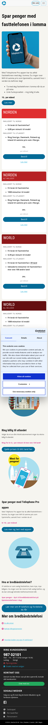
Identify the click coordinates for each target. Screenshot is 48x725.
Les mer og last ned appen (17, 529)
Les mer (8, 102)
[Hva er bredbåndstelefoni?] (24, 552)
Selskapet (11, 709)
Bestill (24, 156)
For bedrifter (12, 713)
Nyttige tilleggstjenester (13, 629)
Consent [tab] (8, 338)
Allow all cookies (24, 376)
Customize (22, 384)
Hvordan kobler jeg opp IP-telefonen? (18, 640)
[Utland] (24, 400)
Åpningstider (11, 663)
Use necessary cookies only (24, 392)
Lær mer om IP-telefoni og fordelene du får (24, 608)
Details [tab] (24, 338)
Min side (35, 3)
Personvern (12, 716)
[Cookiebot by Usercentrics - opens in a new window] (35, 331)
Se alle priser (9, 623)
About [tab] (39, 338)
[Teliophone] (24, 472)
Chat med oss (24, 683)
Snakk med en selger (14, 666)
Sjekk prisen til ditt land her (18, 449)
